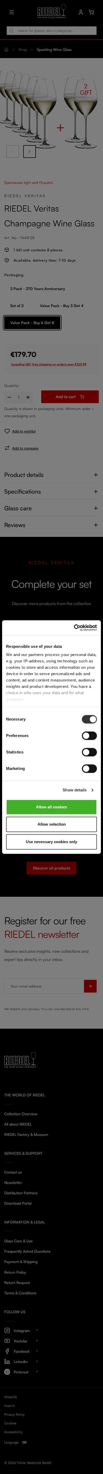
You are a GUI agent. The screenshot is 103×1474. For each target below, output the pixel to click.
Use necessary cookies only (51, 841)
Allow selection (52, 824)
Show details (75, 790)
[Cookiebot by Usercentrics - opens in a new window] (74, 627)
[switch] (89, 735)
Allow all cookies (51, 807)
